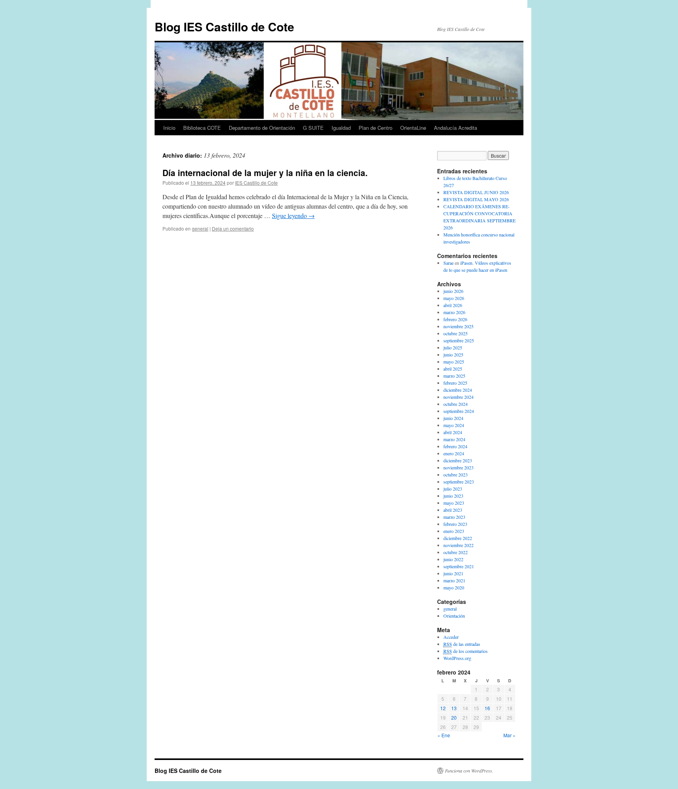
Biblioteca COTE (202, 127)
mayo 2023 (453, 503)
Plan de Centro (375, 127)
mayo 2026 (453, 298)
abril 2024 (452, 432)
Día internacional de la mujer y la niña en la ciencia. (265, 172)
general (200, 228)
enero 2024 (453, 453)
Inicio (169, 127)
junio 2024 (453, 418)
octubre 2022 (455, 552)
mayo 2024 (453, 425)
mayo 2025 (453, 361)
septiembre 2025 (458, 340)
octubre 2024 (455, 404)
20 (454, 717)
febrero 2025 (455, 383)
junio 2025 (453, 354)
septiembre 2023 (458, 481)
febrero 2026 (455, 319)
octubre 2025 (455, 333)
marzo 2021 (454, 580)
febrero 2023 (455, 524)
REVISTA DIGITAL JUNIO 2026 (476, 192)
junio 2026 (453, 291)
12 (443, 708)
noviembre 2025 (458, 326)
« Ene (443, 735)
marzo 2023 (454, 517)
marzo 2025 (454, 376)
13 (454, 708)
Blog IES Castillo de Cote (224, 26)
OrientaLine (413, 127)
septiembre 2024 (458, 411)
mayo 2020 (453, 587)
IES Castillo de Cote (256, 182)
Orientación (454, 616)
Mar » (509, 735)
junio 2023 (453, 496)
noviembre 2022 (458, 545)
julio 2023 (452, 488)
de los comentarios (465, 651)
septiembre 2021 (458, 566)
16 (487, 708)
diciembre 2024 (457, 390)
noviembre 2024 (458, 397)
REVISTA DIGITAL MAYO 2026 (476, 199)
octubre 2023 (455, 474)
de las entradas (461, 644)
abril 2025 (452, 368)
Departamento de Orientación (262, 127)
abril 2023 (452, 510)
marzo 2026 (454, 312)
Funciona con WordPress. (469, 770)
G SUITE (313, 127)
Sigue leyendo (293, 215)
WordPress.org (457, 658)
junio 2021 (453, 573)
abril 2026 (452, 305)
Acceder (451, 637)
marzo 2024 (454, 439)
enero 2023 (453, 531)
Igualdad (341, 127)
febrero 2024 (455, 446)
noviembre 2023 (458, 467)
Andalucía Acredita (455, 127)
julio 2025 (452, 347)
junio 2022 (453, 559)
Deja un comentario (233, 228)
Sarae (448, 263)
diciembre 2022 (457, 538)
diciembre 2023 (457, 460)
